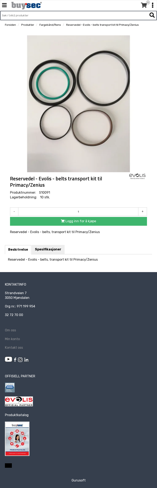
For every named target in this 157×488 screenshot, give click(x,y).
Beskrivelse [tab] (18, 249)
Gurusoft (79, 480)
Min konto (12, 339)
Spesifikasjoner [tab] (48, 249)
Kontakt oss (14, 348)
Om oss (10, 330)
